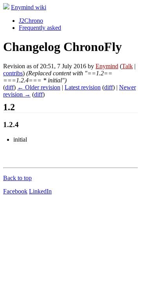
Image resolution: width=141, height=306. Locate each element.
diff (9, 87)
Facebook (15, 191)
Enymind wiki (28, 7)
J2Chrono (31, 20)
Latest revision (83, 87)
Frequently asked (40, 27)
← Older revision (38, 87)
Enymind (107, 66)
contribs (13, 73)
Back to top (17, 178)
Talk (127, 66)
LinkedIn (40, 191)
